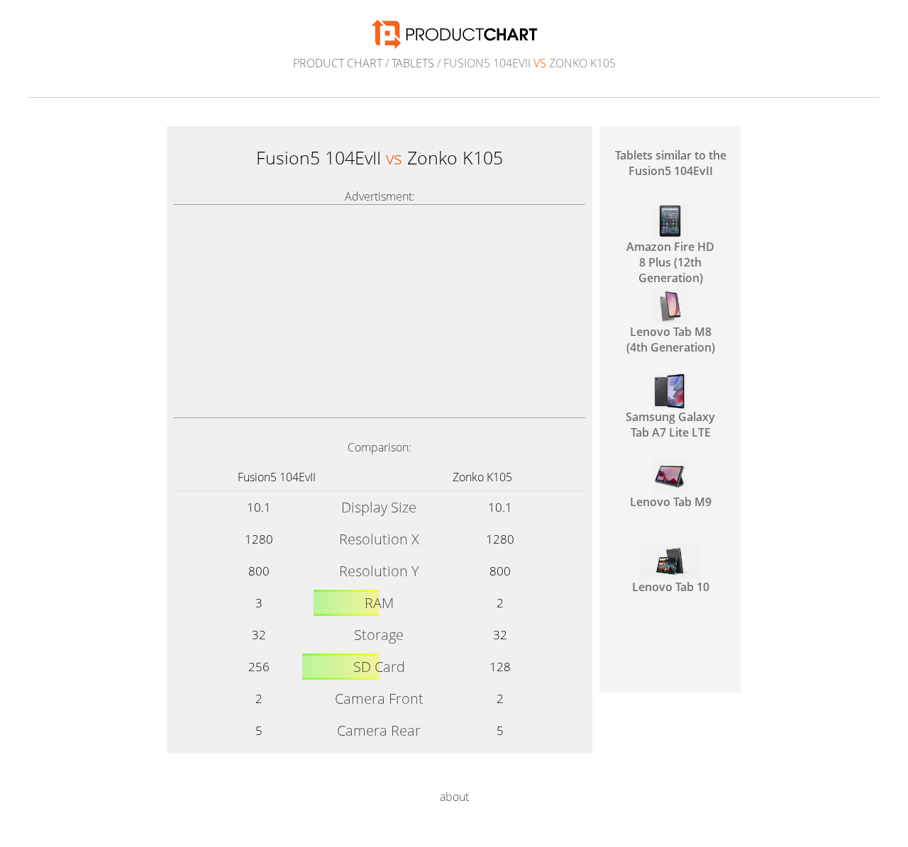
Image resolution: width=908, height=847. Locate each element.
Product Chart (337, 63)
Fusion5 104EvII (277, 477)
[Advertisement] (379, 311)
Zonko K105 (482, 477)
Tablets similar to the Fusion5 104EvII (670, 163)
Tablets (413, 63)
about (454, 796)
